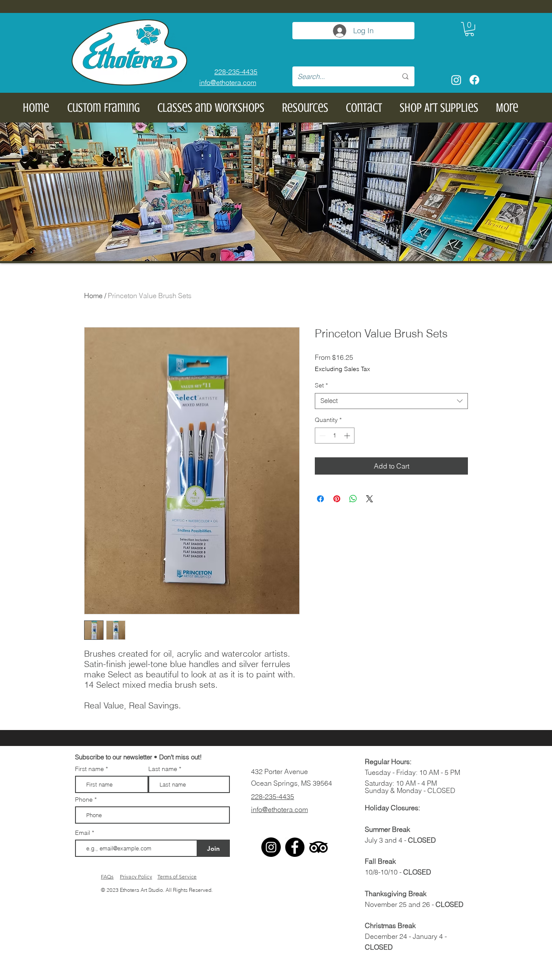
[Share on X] (369, 499)
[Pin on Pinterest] (337, 499)
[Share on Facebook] (320, 499)
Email (83, 833)
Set (321, 385)
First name (89, 769)
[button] (469, 29)
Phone (84, 799)
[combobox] (391, 401)
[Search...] (405, 76)
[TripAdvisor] (318, 847)
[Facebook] (474, 79)
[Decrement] (321, 435)
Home (93, 295)
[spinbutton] (334, 435)
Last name (162, 769)
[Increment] (347, 435)
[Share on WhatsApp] (353, 499)
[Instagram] (456, 79)
